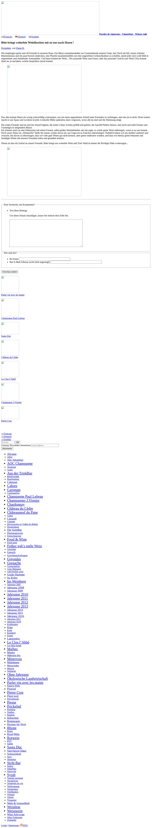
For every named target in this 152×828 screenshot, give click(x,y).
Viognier (11, 800)
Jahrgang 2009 (15, 590)
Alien (9, 457)
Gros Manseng (14, 569)
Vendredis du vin (15, 783)
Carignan (13, 490)
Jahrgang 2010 (17, 594)
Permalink (6, 48)
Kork (9, 630)
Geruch (11, 552)
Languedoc (13, 638)
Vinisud (10, 794)
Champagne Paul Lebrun (13, 318)
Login (4, 825)
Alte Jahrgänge (15, 459)
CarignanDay (13, 493)
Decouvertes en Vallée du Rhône (22, 524)
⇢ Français (6, 433)
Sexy (9, 757)
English (35, 36)
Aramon (11, 466)
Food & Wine (17, 539)
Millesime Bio (13, 655)
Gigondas (14, 559)
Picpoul (11, 688)
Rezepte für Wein (16, 724)
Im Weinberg (16, 581)
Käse (10, 627)
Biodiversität (13, 476)
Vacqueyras (12, 780)
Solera (10, 766)
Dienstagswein (15, 533)
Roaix (10, 731)
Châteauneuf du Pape (22, 512)
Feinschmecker (14, 536)
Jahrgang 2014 (15, 609)
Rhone (11, 728)
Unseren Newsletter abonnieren (16, 445)
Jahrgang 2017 (14, 619)
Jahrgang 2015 (15, 612)
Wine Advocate (15, 814)
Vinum (10, 797)
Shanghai (11, 759)
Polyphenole (13, 699)
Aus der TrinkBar (19, 473)
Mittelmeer (13, 662)
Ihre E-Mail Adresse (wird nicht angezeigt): (30, 262)
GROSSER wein (15, 571)
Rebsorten (13, 717)
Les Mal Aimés (14, 645)
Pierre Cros (6, 421)
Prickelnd (14, 706)
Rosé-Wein (13, 734)
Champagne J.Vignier (11, 402)
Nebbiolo (11, 671)
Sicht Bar (14, 763)
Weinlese (13, 807)
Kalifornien (12, 624)
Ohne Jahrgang (18, 674)
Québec (10, 712)
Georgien (11, 549)
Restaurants (13, 721)
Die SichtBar (14, 529)
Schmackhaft (14, 753)
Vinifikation (12, 792)
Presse (11, 702)
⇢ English (6, 439)
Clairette (11, 521)
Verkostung (13, 786)
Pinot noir (13, 696)
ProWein (11, 709)
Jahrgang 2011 (17, 598)
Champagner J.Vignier (23, 500)
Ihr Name (14, 259)
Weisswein (15, 811)
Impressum (13, 825)
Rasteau (11, 715)
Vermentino (12, 789)
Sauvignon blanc (16, 750)
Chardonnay (16, 504)
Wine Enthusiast (14, 817)
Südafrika (11, 769)
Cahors (12, 486)
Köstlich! (11, 633)
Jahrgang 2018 (14, 621)
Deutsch (21, 36)
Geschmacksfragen (17, 555)
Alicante (11, 454)
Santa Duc (6, 336)
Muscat (10, 668)
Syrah (11, 775)
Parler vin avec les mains (12, 295)
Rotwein (13, 738)
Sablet (10, 744)
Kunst (10, 635)
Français (8, 36)
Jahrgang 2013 (17, 606)
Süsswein (11, 771)
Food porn (12, 542)
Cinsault (11, 518)
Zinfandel (11, 820)
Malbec (12, 649)
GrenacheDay (13, 566)
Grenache (14, 563)
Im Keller (12, 577)
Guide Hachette (16, 574)
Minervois (14, 659)
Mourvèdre (13, 665)
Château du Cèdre (9, 357)
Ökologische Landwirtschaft (27, 678)
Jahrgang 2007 (14, 584)
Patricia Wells (13, 686)
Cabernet (12, 482)
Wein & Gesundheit (18, 803)
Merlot (11, 652)
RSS (25, 825)
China (10, 515)
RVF (9, 741)
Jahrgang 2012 (17, 602)
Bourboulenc (13, 479)
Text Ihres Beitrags (18, 210)
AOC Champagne (20, 463)
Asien (10, 470)
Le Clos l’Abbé (8, 379)
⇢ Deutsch (6, 436)
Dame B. (20, 48)
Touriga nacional (15, 778)
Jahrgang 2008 (15, 587)
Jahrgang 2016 (15, 616)
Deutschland (13, 527)
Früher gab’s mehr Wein (24, 546)
